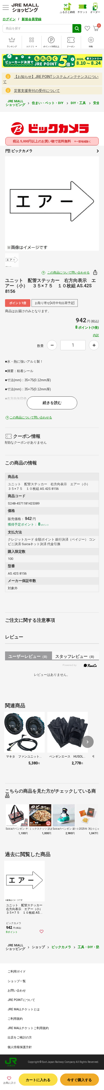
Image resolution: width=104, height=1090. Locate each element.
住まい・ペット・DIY (48, 103)
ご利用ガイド (17, 971)
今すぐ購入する (79, 1080)
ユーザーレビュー (28, 656)
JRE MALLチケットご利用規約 (28, 1028)
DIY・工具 (79, 103)
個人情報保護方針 (20, 1047)
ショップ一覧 (17, 981)
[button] (87, 741)
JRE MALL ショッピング (15, 103)
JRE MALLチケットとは (24, 1009)
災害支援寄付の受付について (37, 91)
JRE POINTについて (21, 1000)
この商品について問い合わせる (68, 272)
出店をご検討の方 (20, 1037)
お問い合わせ (17, 990)
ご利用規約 (15, 1018)
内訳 (96, 335)
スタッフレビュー (75, 656)
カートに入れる (38, 1080)
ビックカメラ (22, 151)
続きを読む (52, 402)
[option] (52, 203)
